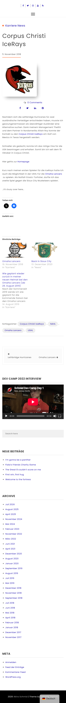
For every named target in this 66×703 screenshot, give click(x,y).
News (21, 25)
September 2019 (13, 568)
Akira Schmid (20, 696)
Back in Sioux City (41, 261)
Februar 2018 (12, 622)
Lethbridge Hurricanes (19, 357)
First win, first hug (14, 474)
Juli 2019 (9, 578)
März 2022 (10, 538)
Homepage (23, 161)
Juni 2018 (10, 607)
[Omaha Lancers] (15, 250)
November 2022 (13, 533)
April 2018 (10, 617)
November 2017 (13, 637)
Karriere (11, 25)
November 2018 (13, 592)
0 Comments (34, 102)
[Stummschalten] (54, 416)
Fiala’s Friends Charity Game (20, 464)
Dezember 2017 (13, 632)
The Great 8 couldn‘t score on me (23, 469)
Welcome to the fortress (18, 479)
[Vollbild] (59, 416)
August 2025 (12, 509)
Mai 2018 (9, 612)
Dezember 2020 (13, 553)
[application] (33, 402)
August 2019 (11, 573)
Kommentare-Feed (15, 672)
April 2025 (10, 514)
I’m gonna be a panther (18, 459)
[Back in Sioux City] (44, 250)
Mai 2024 (10, 524)
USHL (30, 330)
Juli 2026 (10, 504)
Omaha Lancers (53, 173)
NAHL (53, 323)
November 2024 (13, 519)
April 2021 (10, 548)
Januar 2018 (11, 627)
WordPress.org (13, 677)
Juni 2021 (10, 543)
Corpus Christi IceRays (31, 134)
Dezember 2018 (13, 588)
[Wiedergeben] (6, 416)
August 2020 (12, 558)
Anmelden (10, 662)
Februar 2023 (12, 529)
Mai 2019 (9, 583)
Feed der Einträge (14, 667)
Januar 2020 (12, 563)
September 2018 (13, 598)
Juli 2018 (9, 602)
